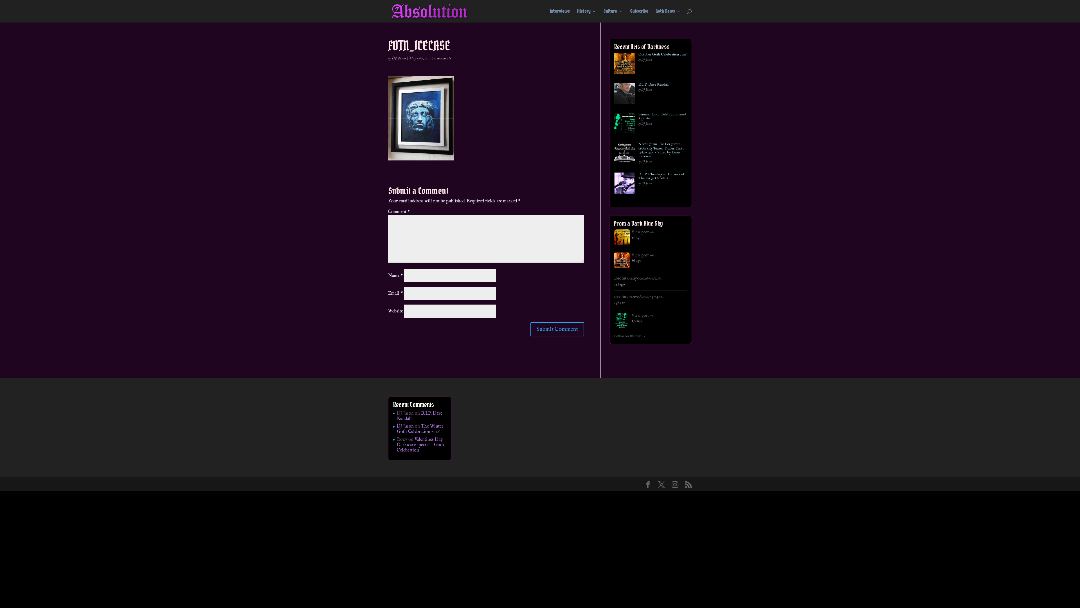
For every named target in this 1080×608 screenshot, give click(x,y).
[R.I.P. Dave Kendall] (624, 94)
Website (395, 311)
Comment (399, 212)
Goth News (665, 11)
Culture (610, 11)
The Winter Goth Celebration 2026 (420, 429)
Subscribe (639, 11)
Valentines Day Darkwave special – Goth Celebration (420, 445)
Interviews (560, 11)
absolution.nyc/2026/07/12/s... (638, 278)
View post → (643, 232)
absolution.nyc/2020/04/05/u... (639, 296)
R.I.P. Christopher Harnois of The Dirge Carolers (661, 177)
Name (395, 276)
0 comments (442, 58)
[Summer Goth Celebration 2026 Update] (624, 124)
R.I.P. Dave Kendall (653, 85)
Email (395, 293)
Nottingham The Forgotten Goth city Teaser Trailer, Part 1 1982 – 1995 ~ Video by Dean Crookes (661, 150)
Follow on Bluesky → (629, 336)
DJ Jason (399, 58)
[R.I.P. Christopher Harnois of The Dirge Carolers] (624, 184)
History (584, 11)
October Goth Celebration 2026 (662, 55)
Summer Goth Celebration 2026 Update (662, 117)
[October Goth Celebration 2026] (624, 64)
